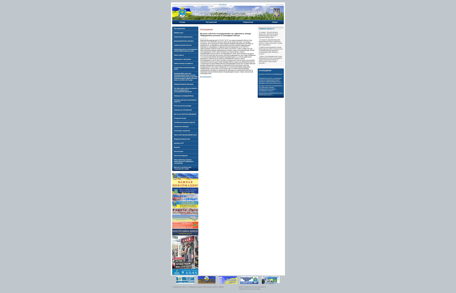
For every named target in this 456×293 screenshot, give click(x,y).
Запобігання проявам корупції (184, 122)
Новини (274, 22)
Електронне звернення (182, 131)
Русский (276, 4)
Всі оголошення (205, 76)
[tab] (185, 29)
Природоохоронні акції (182, 139)
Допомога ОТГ (179, 143)
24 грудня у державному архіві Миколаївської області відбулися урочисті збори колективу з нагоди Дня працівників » (270, 42)
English (282, 4)
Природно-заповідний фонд (184, 96)
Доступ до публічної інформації (185, 114)
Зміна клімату (179, 55)
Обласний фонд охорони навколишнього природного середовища (183, 161)
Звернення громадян (181, 126)
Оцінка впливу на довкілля (183, 63)
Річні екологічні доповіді (182, 106)
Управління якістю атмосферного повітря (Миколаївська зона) (186, 50)
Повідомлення (248, 22)
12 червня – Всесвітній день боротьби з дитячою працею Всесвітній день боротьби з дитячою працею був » (268, 35)
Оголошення (222, 4)
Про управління (211, 22)
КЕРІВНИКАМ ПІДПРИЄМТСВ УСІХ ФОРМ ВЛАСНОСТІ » (271, 94)
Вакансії (177, 147)
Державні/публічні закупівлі (184, 41)
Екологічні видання (181, 155)
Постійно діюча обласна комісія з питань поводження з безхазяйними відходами (185, 90)
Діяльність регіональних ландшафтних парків (182, 168)
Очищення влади (180, 118)
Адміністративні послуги (182, 45)
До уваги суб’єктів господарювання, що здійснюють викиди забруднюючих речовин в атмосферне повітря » (271, 88)
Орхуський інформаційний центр (185, 135)
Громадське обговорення (183, 110)
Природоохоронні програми (183, 84)
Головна (182, 22)
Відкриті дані (178, 33)
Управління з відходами (182, 59)
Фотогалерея (178, 151)
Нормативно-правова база (183, 37)
